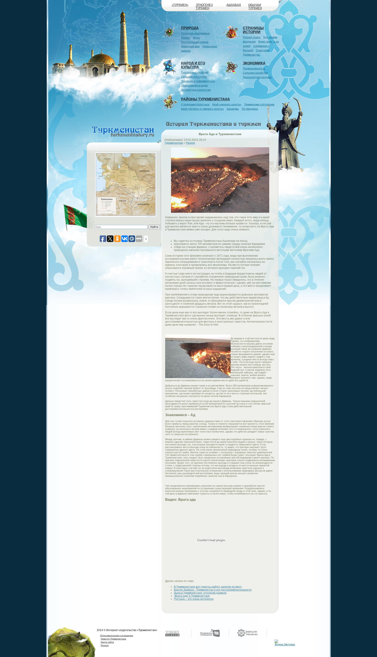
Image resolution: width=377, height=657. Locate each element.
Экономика (254, 63)
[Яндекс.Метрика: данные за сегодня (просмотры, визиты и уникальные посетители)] (285, 643)
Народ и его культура (193, 65)
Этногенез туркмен (204, 6)
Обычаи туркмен (255, 6)
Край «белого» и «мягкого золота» (202, 108)
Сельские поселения (194, 76)
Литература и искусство (196, 89)
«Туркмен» (180, 5)
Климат (185, 37)
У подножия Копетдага (195, 104)
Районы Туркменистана (205, 99)
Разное (105, 645)
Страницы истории (253, 30)
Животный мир (190, 46)
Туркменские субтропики (259, 104)
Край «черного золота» (226, 104)
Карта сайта (107, 642)
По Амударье (250, 108)
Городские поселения (194, 72)
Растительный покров (194, 42)
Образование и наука (194, 85)
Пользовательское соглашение (116, 635)
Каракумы (233, 108)
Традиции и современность (198, 81)
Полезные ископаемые (195, 33)
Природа (190, 28)
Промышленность (254, 68)
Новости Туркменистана (113, 639)
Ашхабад (233, 5)
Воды (196, 37)
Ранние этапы (251, 37)
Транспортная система (257, 77)
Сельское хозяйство (255, 72)
